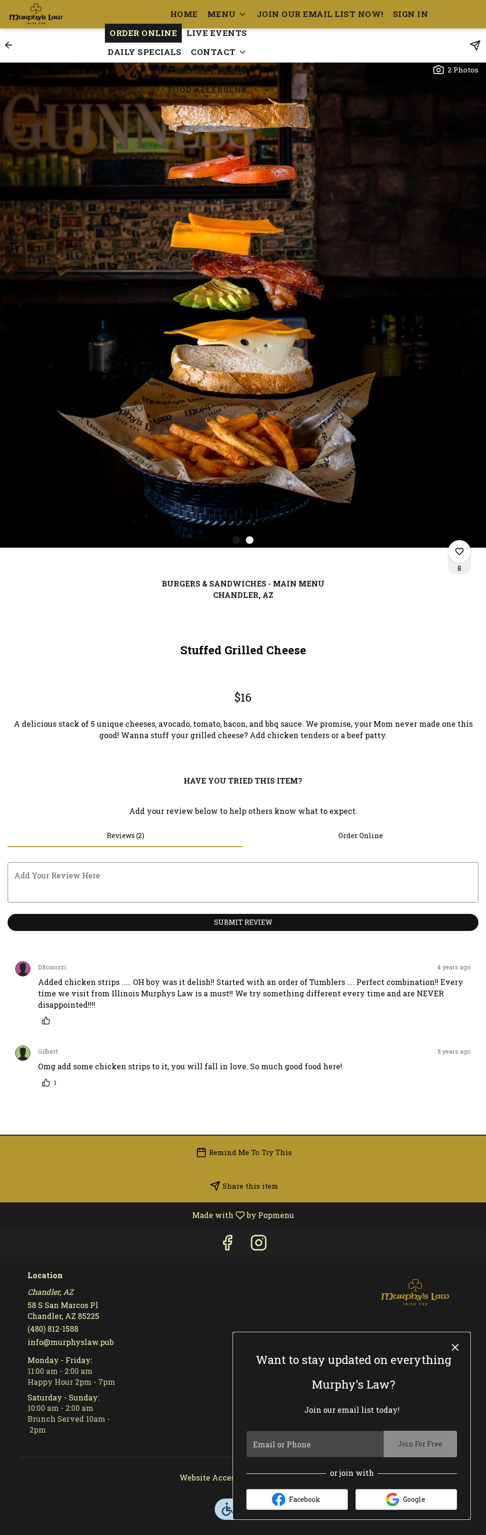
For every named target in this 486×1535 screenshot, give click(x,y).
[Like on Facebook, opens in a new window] (227, 1245)
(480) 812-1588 (53, 1329)
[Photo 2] (249, 540)
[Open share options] (475, 45)
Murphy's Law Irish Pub (415, 1292)
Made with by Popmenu (150, 1215)
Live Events (217, 32)
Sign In (411, 14)
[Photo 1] (236, 540)
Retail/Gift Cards (202, 70)
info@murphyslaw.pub (71, 1342)
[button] (227, 14)
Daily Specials (144, 51)
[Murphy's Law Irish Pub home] (50, 14)
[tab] (125, 835)
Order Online (143, 32)
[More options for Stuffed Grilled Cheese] (459, 551)
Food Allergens (207, 89)
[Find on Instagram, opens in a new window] (258, 1245)
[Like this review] (48, 1020)
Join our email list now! (320, 14)
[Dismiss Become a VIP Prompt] (455, 1347)
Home (184, 14)
